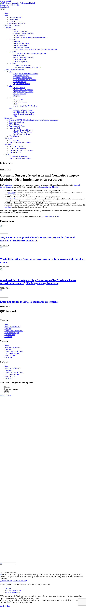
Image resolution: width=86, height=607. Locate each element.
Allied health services (21, 76)
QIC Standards (18, 55)
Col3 (10, 98)
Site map (7, 588)
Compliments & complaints (18, 156)
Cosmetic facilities (19, 82)
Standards (7, 27)
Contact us (8, 337)
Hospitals (16, 96)
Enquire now (4, 5)
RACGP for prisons (20, 61)
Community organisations (22, 78)
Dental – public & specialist (23, 90)
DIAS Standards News (21, 134)
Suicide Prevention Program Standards (27, 68)
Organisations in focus (17, 126)
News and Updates (15, 128)
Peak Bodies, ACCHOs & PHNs (25, 106)
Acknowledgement (15, 17)
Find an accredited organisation (20, 142)
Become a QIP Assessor (17, 148)
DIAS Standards (19, 35)
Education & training (16, 122)
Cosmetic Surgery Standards (23, 33)
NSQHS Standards (20, 45)
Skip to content (5, 1)
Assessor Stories (14, 152)
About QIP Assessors (16, 146)
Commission (7, 185)
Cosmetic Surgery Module (48, 187)
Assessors (7, 144)
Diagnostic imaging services (23, 92)
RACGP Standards (20, 59)
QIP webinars (14, 124)
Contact (7, 154)
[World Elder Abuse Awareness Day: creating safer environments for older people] (4, 254)
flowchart (11, 193)
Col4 (10, 108)
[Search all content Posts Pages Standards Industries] (11, 389)
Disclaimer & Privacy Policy (14, 590)
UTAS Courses (14, 136)
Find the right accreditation (13, 331)
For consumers (14, 140)
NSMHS (16, 41)
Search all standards (20, 31)
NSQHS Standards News (22, 132)
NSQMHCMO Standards (22, 47)
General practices (19, 94)
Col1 (10, 72)
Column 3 (12, 51)
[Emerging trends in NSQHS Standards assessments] (4, 297)
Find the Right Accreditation (14, 70)
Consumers (8, 138)
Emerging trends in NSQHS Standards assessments (29, 301)
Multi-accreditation (20, 102)
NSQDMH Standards (21, 43)
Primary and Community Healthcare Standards (29, 53)
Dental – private (19, 88)
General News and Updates (23, 130)
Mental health (18, 100)
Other (15, 116)
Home (6, 13)
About (6, 15)
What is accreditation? (12, 25)
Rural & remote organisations (23, 114)
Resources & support (11, 333)
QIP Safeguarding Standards (23, 57)
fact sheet (11, 199)
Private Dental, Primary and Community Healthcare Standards (35, 49)
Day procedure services (21, 84)
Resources (8, 118)
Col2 (10, 86)
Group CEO (13, 19)
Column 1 (12, 29)
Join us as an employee (17, 23)
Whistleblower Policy (12, 592)
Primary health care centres (22, 110)
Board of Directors (15, 21)
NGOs (15, 104)
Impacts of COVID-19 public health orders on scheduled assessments (33, 120)
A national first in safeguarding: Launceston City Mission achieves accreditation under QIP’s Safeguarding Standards (38, 282)
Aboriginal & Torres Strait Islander (25, 74)
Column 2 (12, 39)
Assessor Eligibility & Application (21, 150)
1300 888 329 (14, 5)
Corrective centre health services (24, 80)
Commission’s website (51, 216)
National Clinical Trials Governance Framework (30, 37)
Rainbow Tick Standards (22, 66)
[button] (5, 606)
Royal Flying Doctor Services (23, 112)
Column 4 (12, 64)
